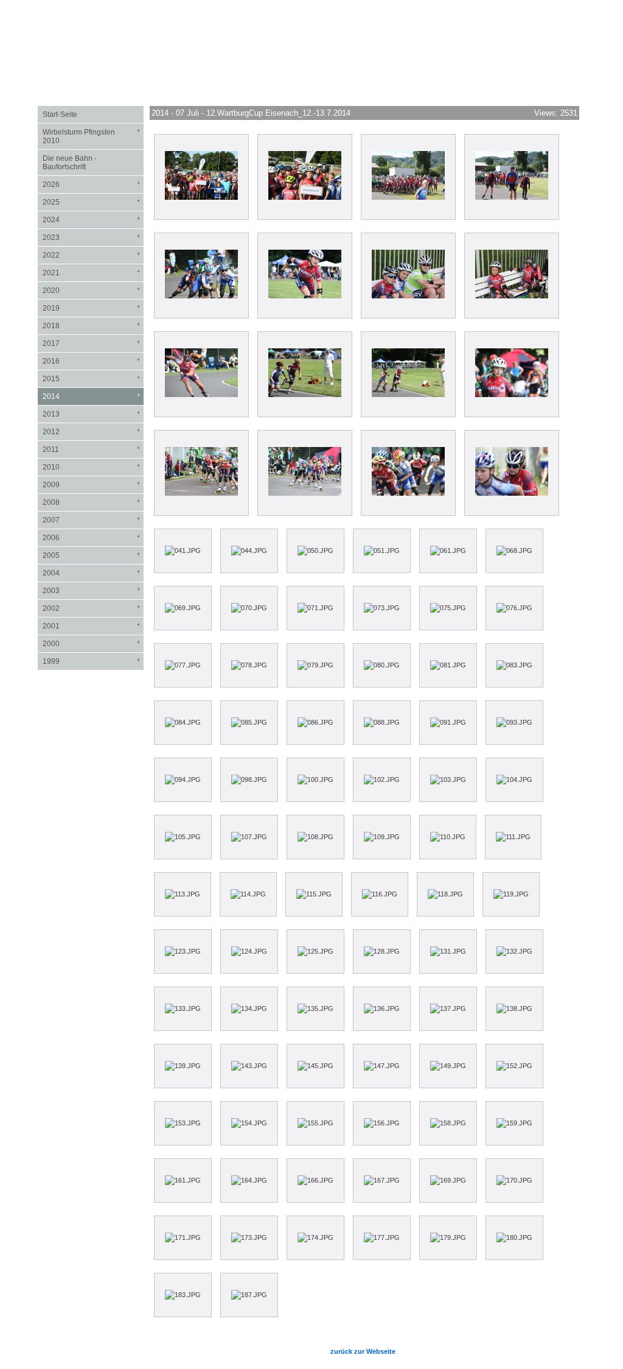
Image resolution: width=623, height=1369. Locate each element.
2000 (92, 643)
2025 (92, 201)
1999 (92, 661)
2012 (92, 431)
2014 (92, 396)
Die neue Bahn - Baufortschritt (70, 162)
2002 (92, 608)
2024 (92, 219)
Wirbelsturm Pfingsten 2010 (92, 136)
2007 (92, 519)
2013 (92, 413)
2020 (92, 290)
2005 (92, 555)
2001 (92, 625)
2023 (92, 237)
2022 (92, 254)
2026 (92, 184)
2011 (92, 449)
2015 (92, 378)
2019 (92, 307)
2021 (92, 272)
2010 (92, 466)
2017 (92, 343)
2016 (92, 360)
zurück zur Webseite (362, 1351)
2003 (92, 590)
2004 (92, 572)
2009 (92, 484)
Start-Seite (60, 114)
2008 (92, 502)
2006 (92, 537)
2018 (92, 325)
